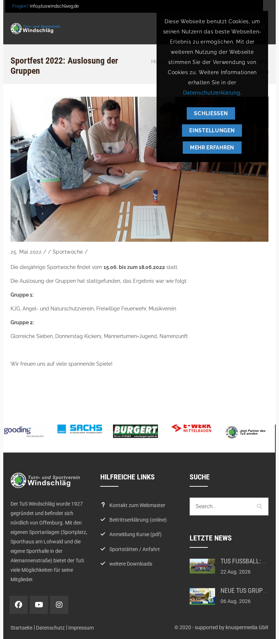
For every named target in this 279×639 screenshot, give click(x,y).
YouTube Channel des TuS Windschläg (39, 605)
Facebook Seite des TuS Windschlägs (18, 605)
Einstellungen (212, 130)
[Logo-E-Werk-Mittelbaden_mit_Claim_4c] (191, 427)
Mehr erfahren (212, 147)
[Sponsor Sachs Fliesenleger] (79, 429)
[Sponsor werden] (247, 432)
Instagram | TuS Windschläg (59, 605)
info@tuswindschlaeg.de (54, 6)
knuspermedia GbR (247, 627)
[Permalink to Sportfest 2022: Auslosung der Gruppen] (139, 169)
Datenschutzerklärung (211, 93)
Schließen (211, 113)
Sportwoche (68, 252)
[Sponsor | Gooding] (23, 432)
